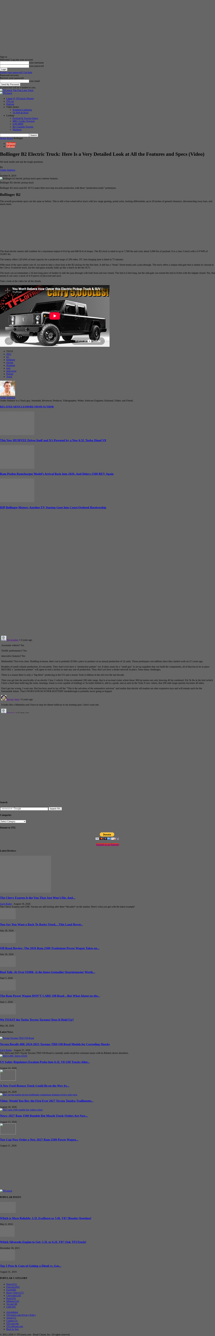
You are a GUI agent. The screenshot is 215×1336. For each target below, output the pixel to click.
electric (9, 362)
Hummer (10, 365)
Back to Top (12, 1329)
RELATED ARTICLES (13, 406)
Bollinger (11, 143)
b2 (7, 357)
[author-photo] (7, 395)
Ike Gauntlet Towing (23, 126)
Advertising (12, 1312)
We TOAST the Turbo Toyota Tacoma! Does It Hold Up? (37, 1019)
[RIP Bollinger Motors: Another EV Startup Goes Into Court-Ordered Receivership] (17, 501)
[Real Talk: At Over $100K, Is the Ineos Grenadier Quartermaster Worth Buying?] (8, 966)
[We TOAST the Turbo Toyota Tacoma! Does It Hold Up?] (8, 1013)
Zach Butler (6, 904)
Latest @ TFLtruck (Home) (20, 98)
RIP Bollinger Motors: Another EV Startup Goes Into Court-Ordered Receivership (53, 507)
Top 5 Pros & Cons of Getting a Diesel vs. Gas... (30, 1265)
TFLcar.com (12, 1323)
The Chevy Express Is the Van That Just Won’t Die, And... (37, 897)
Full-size (10, 146)
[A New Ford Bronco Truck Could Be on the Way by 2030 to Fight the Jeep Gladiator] (8, 1079)
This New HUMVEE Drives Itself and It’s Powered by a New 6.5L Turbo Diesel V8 (53, 440)
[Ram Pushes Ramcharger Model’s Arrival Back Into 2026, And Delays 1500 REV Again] (17, 467)
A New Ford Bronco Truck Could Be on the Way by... (34, 1085)
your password (36, 66)
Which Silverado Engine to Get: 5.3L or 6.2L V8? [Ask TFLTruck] (43, 1242)
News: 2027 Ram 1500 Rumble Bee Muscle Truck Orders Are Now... (44, 1115)
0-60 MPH (18, 124)
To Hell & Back (20, 112)
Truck (9, 376)
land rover (11, 371)
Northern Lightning (22, 109)
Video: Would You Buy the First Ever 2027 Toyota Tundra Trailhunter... (46, 1100)
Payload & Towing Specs (25, 118)
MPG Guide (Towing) (24, 121)
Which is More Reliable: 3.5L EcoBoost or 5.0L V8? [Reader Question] (45, 1218)
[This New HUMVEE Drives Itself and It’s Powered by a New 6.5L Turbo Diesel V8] (17, 434)
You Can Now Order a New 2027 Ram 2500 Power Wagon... (39, 1139)
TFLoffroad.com (14, 1326)
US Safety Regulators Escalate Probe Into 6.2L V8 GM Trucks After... (45, 1062)
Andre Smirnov (7, 170)
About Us (11, 1318)
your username (36, 62)
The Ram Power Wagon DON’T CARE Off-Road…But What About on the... (50, 995)
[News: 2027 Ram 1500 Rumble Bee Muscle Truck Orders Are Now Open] (21, 1109)
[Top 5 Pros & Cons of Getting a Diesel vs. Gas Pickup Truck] (7, 1259)
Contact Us (11, 1320)
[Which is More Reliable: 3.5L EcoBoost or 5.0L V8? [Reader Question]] (8, 1212)
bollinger (10, 359)
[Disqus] (107, 674)
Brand (10, 138)
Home (3, 138)
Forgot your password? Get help (16, 72)
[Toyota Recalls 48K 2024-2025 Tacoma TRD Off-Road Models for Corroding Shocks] (17, 1038)
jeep (8, 368)
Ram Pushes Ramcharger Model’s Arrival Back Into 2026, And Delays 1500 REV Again (57, 473)
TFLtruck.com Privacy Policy (21, 1315)
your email (34, 81)
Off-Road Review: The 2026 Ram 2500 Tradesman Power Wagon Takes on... (49, 948)
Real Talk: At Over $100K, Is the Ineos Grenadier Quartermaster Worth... (47, 972)
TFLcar (10, 101)
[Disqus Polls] (107, 592)
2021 (8, 354)
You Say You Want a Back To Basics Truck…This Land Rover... (41, 924)
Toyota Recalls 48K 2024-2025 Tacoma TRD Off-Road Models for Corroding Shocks (55, 1044)
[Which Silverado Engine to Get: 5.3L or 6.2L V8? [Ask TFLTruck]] (7, 1235)
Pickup (9, 374)
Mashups (17, 129)
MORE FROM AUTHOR (40, 406)
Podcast (10, 104)
